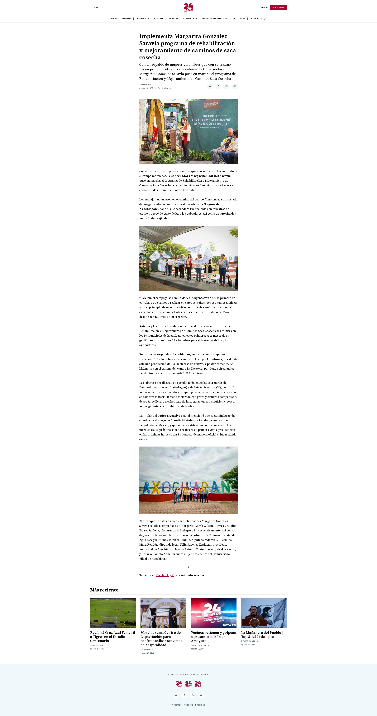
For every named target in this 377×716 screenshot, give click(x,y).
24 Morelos (96, 645)
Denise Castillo (250, 641)
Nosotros (177, 704)
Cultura (254, 19)
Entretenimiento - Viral (215, 19)
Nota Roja (239, 19)
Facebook (162, 575)
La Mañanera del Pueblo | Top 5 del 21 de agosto (262, 634)
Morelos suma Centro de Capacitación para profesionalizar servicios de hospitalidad (161, 638)
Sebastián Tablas (200, 645)
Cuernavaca (142, 19)
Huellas (173, 19)
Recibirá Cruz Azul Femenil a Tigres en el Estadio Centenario (112, 636)
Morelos (126, 19)
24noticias (145, 84)
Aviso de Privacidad (194, 704)
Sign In (264, 7)
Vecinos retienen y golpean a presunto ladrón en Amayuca (213, 636)
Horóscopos (190, 19)
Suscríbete (278, 7)
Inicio (114, 19)
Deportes (159, 19)
